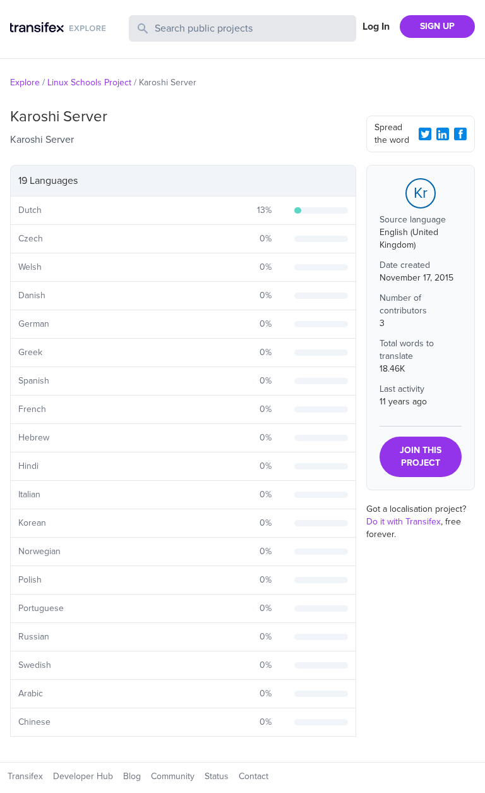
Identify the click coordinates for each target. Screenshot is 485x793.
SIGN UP (437, 26)
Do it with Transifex (403, 521)
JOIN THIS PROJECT (420, 456)
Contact (253, 776)
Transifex (25, 776)
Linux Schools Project (89, 82)
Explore (25, 82)
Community (173, 776)
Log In (376, 26)
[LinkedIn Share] (443, 134)
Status (217, 776)
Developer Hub (83, 776)
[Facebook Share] (460, 134)
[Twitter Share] (425, 134)
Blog (132, 776)
